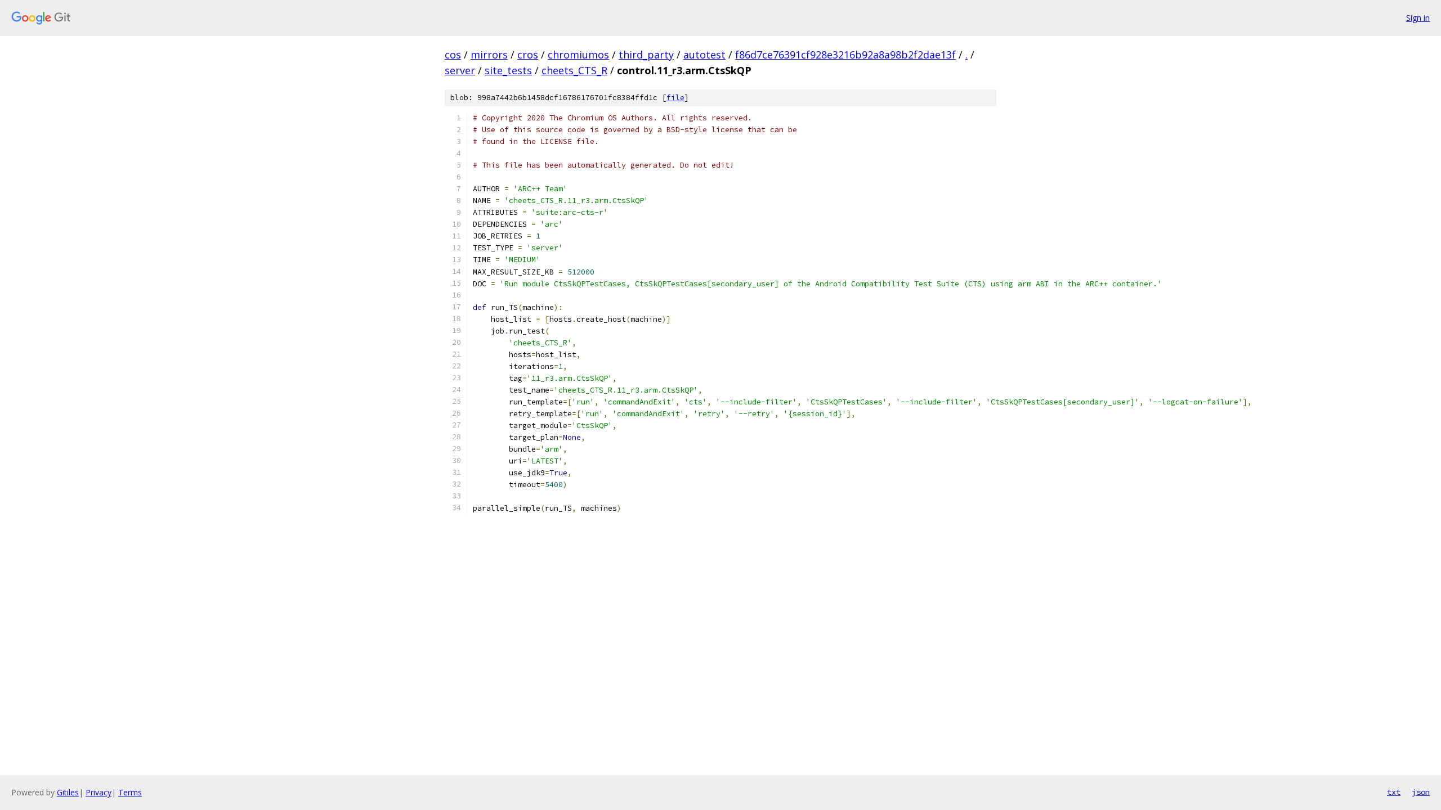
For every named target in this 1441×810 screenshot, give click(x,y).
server (460, 70)
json (1421, 792)
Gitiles (68, 792)
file (675, 97)
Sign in (1418, 17)
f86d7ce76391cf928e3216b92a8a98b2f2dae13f (845, 54)
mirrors (489, 54)
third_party (646, 54)
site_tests (508, 70)
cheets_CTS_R (574, 70)
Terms (130, 792)
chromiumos (578, 54)
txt (1393, 792)
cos (453, 54)
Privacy (98, 792)
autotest (704, 54)
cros (527, 54)
